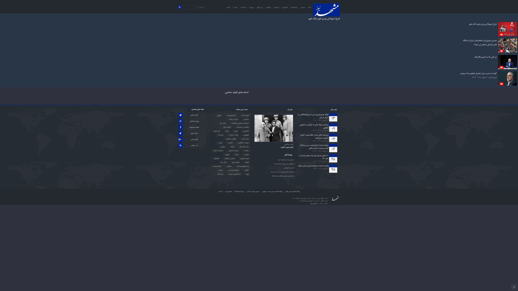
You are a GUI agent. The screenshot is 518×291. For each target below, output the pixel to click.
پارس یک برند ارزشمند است (285, 160)
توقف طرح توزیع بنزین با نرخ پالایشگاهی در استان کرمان (313, 116)
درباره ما (220, 191)
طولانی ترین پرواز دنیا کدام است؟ (283, 164)
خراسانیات (294, 7)
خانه (309, 7)
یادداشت (243, 7)
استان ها (223, 123)
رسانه (232, 146)
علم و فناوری (244, 158)
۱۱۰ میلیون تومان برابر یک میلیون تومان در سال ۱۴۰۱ (313, 157)
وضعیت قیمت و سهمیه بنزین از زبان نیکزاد (313, 165)
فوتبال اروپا (235, 162)
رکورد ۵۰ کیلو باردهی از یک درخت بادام (282, 172)
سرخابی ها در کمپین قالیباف (485, 57)
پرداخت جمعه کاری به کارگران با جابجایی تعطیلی (313, 126)
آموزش (219, 115)
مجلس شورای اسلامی (253, 191)
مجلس (229, 166)
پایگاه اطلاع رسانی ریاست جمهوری (272, 191)
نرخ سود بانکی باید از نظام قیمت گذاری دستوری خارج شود (314, 137)
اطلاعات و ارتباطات (242, 127)
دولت (220, 142)
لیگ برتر (223, 162)
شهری (227, 154)
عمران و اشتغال (230, 158)
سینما (236, 154)
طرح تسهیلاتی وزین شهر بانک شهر (324, 19)
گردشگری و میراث (234, 174)
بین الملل (260, 7)
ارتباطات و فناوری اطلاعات (240, 123)
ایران (227, 131)
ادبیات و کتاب (233, 119)
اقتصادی (285, 7)
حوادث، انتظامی (243, 142)
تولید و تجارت (233, 135)
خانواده (230, 142)
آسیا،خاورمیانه (231, 115)
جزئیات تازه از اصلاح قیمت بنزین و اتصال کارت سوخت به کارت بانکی (314, 147)
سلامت (246, 150)
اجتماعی (276, 7)
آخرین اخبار (245, 115)
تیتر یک (220, 135)
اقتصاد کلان (227, 127)
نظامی (247, 170)
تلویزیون (246, 135)
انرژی (236, 131)
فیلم (228, 7)
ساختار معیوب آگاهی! (287, 147)
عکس (235, 7)
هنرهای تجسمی (233, 170)
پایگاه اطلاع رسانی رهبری (292, 191)
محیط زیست (217, 166)
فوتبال (247, 162)
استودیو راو (228, 191)
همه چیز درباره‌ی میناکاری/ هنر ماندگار (282, 176)
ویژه (247, 174)
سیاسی (302, 7)
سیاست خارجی (233, 150)
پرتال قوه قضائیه (239, 191)
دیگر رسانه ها (244, 146)
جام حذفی (245, 139)
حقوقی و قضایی (231, 139)
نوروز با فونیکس (288, 168)
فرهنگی (268, 7)
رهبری (223, 146)
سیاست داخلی (218, 150)
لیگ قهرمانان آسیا (243, 166)
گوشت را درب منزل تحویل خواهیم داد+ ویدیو (478, 73)
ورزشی (251, 7)
